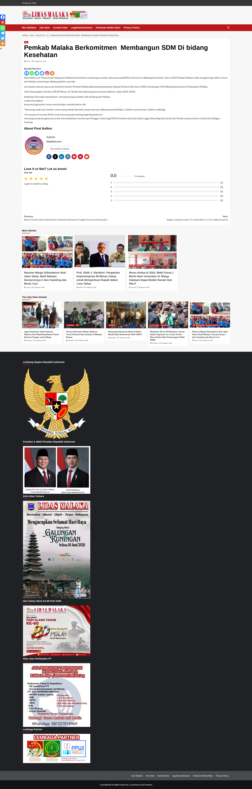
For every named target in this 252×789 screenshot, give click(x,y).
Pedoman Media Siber (108, 27)
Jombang (164, 325)
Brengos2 (29, 340)
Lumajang (28, 325)
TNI (35, 325)
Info (26, 42)
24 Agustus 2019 (40, 61)
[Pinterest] (2, 22)
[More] (52, 73)
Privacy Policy (132, 27)
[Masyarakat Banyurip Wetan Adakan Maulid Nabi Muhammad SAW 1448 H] (126, 315)
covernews (134, 784)
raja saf (28, 287)
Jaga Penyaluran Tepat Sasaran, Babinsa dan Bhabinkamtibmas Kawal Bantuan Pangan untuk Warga (41, 334)
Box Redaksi (29, 27)
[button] (228, 27)
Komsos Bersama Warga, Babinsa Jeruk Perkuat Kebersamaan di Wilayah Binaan (84, 334)
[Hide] (1, 49)
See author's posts (59, 148)
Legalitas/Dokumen (82, 27)
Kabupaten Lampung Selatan (40, 265)
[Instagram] (47, 73)
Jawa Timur (155, 325)
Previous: (65, 218)
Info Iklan (45, 27)
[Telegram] (37, 73)
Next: (197, 218)
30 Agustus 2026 (39, 287)
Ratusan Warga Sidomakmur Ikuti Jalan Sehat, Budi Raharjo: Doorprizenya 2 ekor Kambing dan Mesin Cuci (210, 334)
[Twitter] (42, 73)
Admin (28, 61)
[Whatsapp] (31, 73)
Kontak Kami (60, 27)
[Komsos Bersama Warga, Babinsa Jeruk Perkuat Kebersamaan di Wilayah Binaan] (84, 315)
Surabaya (112, 325)
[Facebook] (26, 73)
